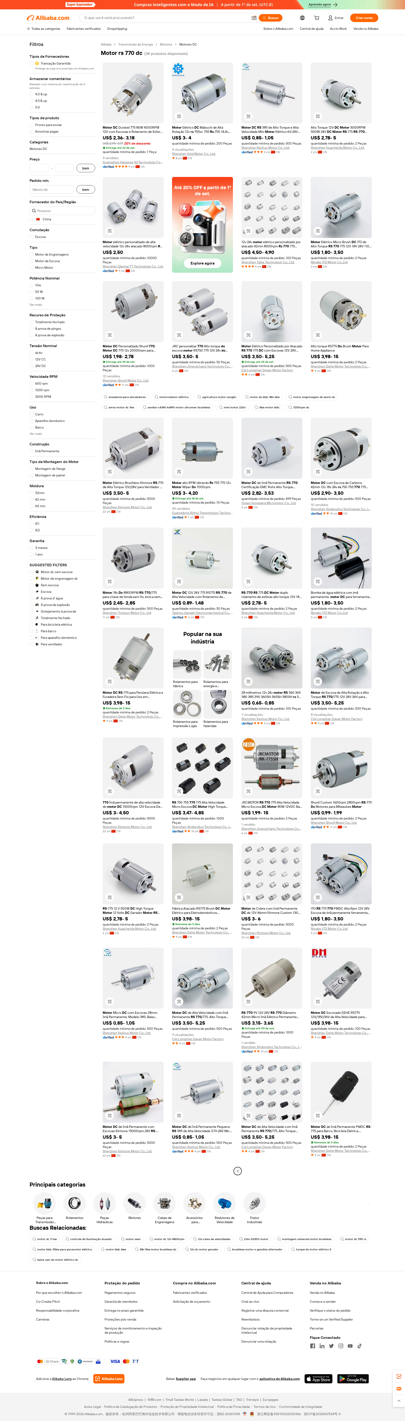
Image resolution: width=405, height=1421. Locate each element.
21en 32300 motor (256, 1239)
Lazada (203, 1400)
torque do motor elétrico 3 (313, 1249)
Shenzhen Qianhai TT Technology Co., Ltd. (133, 266)
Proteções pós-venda (120, 1319)
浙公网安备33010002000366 (279, 1414)
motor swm (133, 1239)
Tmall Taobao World (179, 1400)
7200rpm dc (301, 407)
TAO (239, 1400)
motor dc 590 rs (355, 1239)
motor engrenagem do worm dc (314, 397)
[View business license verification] (245, 1414)
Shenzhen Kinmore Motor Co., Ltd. (127, 507)
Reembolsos (250, 1319)
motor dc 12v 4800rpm (169, 1239)
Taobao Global (222, 1400)
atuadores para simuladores (127, 397)
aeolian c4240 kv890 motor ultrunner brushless (179, 407)
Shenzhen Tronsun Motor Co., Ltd (127, 613)
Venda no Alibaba (322, 1293)
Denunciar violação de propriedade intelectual (266, 1330)
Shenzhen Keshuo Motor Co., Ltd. (265, 147)
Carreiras (42, 1319)
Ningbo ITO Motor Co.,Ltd (329, 262)
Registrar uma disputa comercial (265, 1310)
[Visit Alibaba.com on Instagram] (341, 1346)
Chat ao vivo (250, 1301)
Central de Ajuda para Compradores (267, 1293)
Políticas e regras (117, 1341)
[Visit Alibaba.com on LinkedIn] (322, 1346)
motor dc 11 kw (47, 1239)
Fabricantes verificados (190, 1293)
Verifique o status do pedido (330, 1310)
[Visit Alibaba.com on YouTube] (350, 1346)
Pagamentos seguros (120, 1293)
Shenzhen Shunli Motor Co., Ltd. (126, 380)
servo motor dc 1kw (121, 407)
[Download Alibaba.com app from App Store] (318, 1378)
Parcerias (316, 1328)
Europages (270, 1400)
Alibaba (106, 44)
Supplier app (186, 1379)
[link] (399, 1376)
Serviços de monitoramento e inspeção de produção (133, 1330)
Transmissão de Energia (135, 44)
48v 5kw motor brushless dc (158, 1249)
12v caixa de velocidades (214, 1239)
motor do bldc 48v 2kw (265, 397)
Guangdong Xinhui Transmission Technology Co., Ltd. (202, 513)
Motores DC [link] (188, 44)
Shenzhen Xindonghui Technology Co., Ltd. (341, 509)
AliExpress (135, 1400)
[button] (254, 18)
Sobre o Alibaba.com (52, 1283)
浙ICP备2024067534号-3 (322, 1414)
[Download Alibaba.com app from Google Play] (353, 1378)
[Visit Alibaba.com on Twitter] (331, 1346)
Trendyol (252, 1400)
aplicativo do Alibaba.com (279, 1379)
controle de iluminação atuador (91, 1239)
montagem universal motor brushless (306, 1239)
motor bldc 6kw (116, 1249)
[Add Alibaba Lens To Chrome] (108, 1378)
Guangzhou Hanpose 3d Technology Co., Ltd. (133, 162)
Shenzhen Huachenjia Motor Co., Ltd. (337, 147)
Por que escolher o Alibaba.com (59, 1293)
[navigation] (62, 608)
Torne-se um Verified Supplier (331, 1319)
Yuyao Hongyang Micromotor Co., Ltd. (268, 503)
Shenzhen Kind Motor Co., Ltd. (194, 154)
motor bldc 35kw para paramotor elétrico (64, 1249)
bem (85, 168)
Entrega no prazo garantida (124, 1310)
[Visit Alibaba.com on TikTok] (359, 1346)
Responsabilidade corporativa (57, 1310)
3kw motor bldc (269, 407)
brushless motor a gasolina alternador (257, 1249)
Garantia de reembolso (121, 1301)
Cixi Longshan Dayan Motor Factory (267, 370)
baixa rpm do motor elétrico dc (57, 1259)
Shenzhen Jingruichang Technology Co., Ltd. (202, 366)
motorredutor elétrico (174, 397)
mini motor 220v (235, 407)
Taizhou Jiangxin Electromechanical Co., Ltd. (202, 613)
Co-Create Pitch (48, 1301)
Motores (166, 44)
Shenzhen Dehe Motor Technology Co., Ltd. (341, 366)
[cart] (317, 18)
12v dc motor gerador (204, 1249)
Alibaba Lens (62, 1379)
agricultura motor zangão (219, 397)
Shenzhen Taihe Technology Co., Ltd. (268, 262)
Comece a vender (323, 1301)
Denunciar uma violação (258, 1341)
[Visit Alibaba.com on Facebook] (312, 1346)
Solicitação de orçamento (191, 1301)
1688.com (154, 1400)
